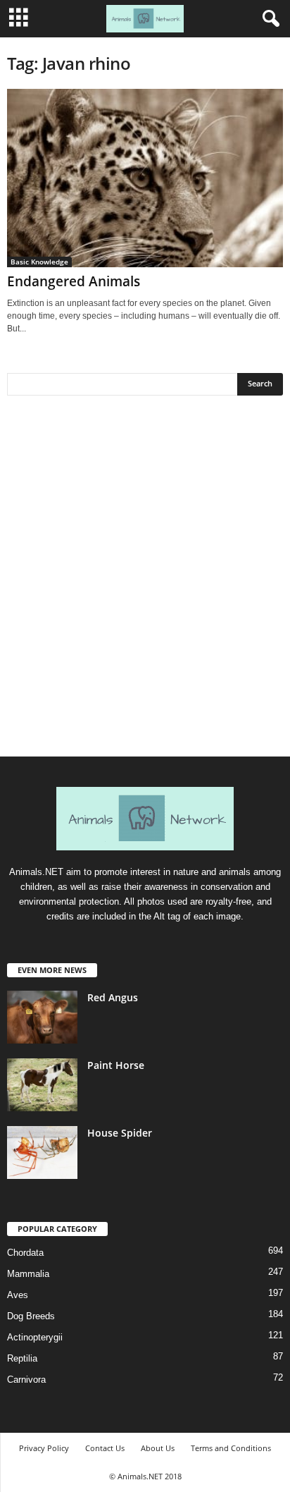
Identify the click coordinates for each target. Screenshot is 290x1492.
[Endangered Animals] (145, 178)
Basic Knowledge (39, 262)
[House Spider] (42, 1152)
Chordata (25, 1252)
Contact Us (105, 1448)
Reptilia (22, 1358)
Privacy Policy (44, 1448)
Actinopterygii (35, 1337)
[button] (268, 19)
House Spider (119, 1132)
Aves (17, 1295)
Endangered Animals (73, 281)
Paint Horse (115, 1065)
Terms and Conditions (231, 1448)
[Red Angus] (42, 1017)
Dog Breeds (31, 1316)
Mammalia (28, 1273)
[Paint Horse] (42, 1084)
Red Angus (112, 997)
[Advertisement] (145, 581)
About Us (158, 1448)
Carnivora (26, 1379)
